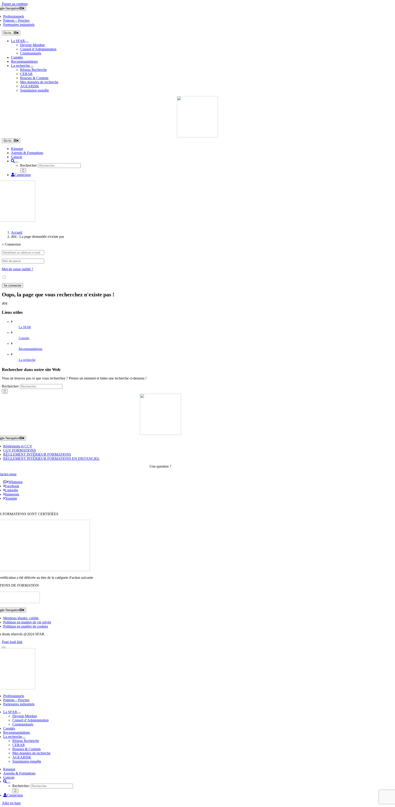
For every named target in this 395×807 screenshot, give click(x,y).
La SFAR (25, 327)
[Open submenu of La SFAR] (27, 42)
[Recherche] (13, 161)
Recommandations (30, 349)
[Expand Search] (16, 162)
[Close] (3, 647)
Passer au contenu (15, 4)
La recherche (27, 360)
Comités (24, 338)
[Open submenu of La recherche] (31, 67)
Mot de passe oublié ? (17, 269)
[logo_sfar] (197, 136)
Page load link (12, 642)
